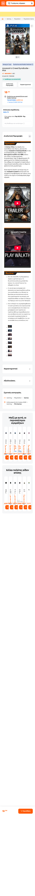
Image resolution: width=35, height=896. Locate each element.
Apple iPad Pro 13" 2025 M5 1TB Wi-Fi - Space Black (6, 491)
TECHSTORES (11, 100)
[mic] (32, 3)
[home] (2, 19)
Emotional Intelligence (24, 490)
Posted (29, 489)
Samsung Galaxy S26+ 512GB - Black (19, 491)
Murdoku (29, 440)
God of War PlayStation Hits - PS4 (15, 441)
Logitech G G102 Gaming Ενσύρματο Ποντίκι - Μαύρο (19, 441)
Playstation (17, 19)
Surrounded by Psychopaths (10, 491)
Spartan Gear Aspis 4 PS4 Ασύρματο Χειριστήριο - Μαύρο (10, 441)
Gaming (9, 19)
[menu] (3, 3)
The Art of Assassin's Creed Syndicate (15, 491)
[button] (17, 247)
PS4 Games (18, 404)
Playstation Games (29, 19)
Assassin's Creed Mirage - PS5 (24, 441)
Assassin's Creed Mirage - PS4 (6, 441)
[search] (9, 3)
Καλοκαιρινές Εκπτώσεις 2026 (17, 402)
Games (26, 398)
